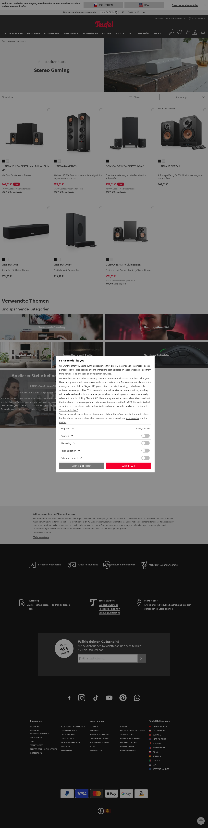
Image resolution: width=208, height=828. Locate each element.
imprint (62, 421)
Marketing (66, 443)
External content (69, 457)
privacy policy (132, 417)
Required (65, 428)
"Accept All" (92, 398)
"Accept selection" (68, 409)
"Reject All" (89, 386)
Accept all (128, 465)
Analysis (65, 435)
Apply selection (81, 465)
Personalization (68, 450)
